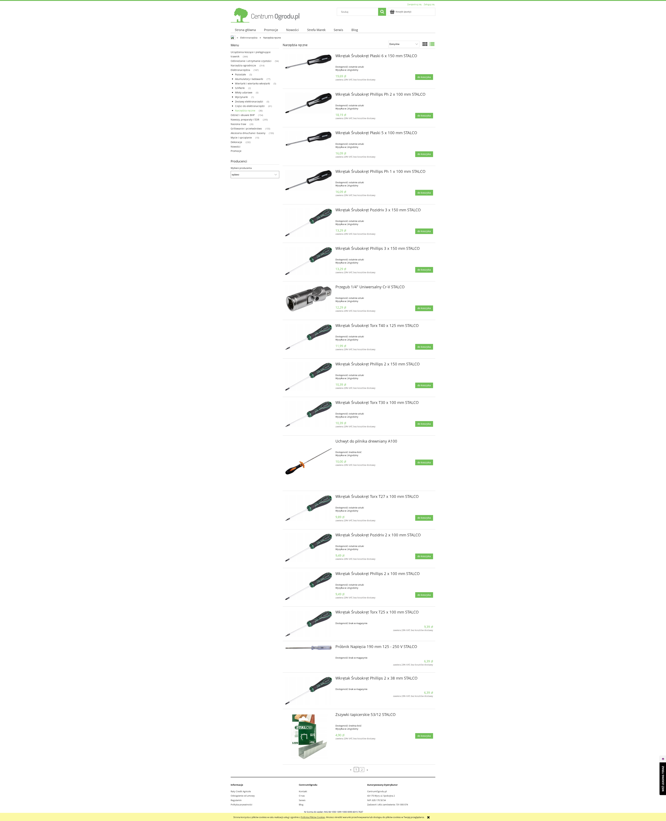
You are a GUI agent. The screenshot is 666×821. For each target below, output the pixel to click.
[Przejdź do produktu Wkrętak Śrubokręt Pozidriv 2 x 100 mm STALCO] (308, 547)
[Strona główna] (265, 14)
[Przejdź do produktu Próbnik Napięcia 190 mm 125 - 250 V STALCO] (308, 647)
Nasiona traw (238, 124)
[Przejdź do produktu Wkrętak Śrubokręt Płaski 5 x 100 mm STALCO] (308, 138)
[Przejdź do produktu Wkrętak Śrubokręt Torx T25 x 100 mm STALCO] (308, 624)
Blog (301, 804)
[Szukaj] (382, 12)
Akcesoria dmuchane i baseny (248, 133)
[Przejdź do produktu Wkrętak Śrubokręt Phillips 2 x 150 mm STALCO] (308, 376)
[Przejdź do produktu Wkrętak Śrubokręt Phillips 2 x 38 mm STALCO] (308, 691)
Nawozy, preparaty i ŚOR (245, 119)
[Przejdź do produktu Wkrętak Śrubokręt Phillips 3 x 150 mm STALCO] (308, 261)
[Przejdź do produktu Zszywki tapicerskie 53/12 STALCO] (308, 736)
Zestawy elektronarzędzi (249, 101)
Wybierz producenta (241, 168)
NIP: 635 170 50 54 (376, 800)
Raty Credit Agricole (241, 791)
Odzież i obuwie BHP (243, 115)
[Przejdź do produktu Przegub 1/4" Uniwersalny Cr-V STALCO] (308, 298)
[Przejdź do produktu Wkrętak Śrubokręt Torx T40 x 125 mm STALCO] (308, 337)
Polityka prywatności (241, 804)
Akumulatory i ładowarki (249, 79)
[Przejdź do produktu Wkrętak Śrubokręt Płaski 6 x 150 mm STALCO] (308, 61)
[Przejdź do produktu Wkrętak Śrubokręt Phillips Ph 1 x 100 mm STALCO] (308, 180)
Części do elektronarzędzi (250, 106)
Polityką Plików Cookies (313, 817)
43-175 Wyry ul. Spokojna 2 (381, 795)
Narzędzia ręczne (245, 110)
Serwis (302, 800)
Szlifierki (240, 88)
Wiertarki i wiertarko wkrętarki (252, 83)
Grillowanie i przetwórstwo (246, 128)
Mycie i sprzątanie (241, 137)
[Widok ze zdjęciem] (424, 44)
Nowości (235, 146)
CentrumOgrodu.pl (377, 791)
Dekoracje (236, 142)
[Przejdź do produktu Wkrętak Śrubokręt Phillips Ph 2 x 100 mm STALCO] (308, 103)
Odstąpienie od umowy (243, 795)
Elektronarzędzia (240, 70)
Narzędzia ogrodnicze (243, 65)
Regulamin (236, 800)
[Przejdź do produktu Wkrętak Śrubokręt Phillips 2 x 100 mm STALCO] (308, 586)
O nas (302, 795)
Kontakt (303, 791)
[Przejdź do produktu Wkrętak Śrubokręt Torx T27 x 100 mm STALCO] (308, 508)
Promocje (236, 151)
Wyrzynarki (241, 97)
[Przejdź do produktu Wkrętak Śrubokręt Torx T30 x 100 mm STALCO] (308, 414)
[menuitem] (245, 30)
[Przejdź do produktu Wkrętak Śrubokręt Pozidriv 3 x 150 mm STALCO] (308, 222)
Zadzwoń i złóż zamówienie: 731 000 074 (387, 804)
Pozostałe (240, 74)
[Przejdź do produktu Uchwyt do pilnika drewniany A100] (308, 463)
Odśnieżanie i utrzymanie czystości (251, 61)
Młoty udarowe (243, 92)
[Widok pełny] (432, 44)
